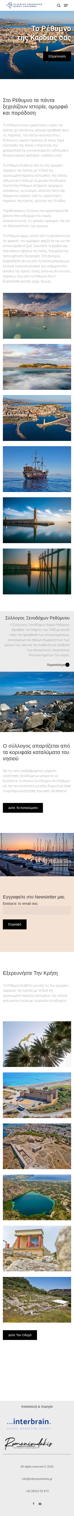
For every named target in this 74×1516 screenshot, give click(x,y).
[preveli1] (37, 1044)
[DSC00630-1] (37, 520)
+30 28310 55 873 (37, 1491)
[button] (66, 5)
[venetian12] (37, 469)
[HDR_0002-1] (37, 418)
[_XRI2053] (37, 571)
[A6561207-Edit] (37, 367)
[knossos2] (37, 1248)
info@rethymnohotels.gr (37, 1478)
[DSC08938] (37, 316)
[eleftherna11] (37, 1300)
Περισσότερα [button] (56, 665)
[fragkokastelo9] (37, 1095)
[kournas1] (37, 1197)
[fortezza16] (37, 1146)
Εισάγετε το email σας (20, 904)
